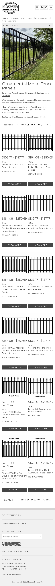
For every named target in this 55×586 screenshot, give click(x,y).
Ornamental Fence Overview (13, 93)
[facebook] (7, 543)
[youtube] (11, 543)
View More (14, 184)
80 (35, 124)
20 (28, 124)
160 (38, 124)
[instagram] (19, 543)
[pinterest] (15, 543)
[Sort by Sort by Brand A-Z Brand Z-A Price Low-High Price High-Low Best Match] (11, 124)
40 (32, 124)
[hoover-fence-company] (3, 543)
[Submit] (40, 536)
